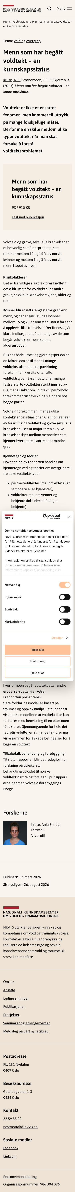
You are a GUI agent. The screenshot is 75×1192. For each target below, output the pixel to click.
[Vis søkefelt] (48, 8)
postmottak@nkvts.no (20, 1127)
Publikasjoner (21, 21)
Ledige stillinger (16, 998)
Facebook (10, 1148)
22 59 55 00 (12, 1119)
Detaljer (57, 637)
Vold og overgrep (27, 41)
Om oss (8, 982)
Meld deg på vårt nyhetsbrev (25, 1031)
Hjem (6, 21)
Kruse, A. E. (11, 80)
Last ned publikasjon (28, 217)
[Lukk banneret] (69, 516)
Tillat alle (37, 649)
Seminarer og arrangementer (26, 1023)
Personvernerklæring (20, 1177)
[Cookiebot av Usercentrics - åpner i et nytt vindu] (44, 516)
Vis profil (38, 836)
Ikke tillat (37, 672)
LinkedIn (10, 1156)
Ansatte (9, 990)
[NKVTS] (22, 8)
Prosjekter (11, 1015)
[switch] (64, 597)
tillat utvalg (37, 661)
